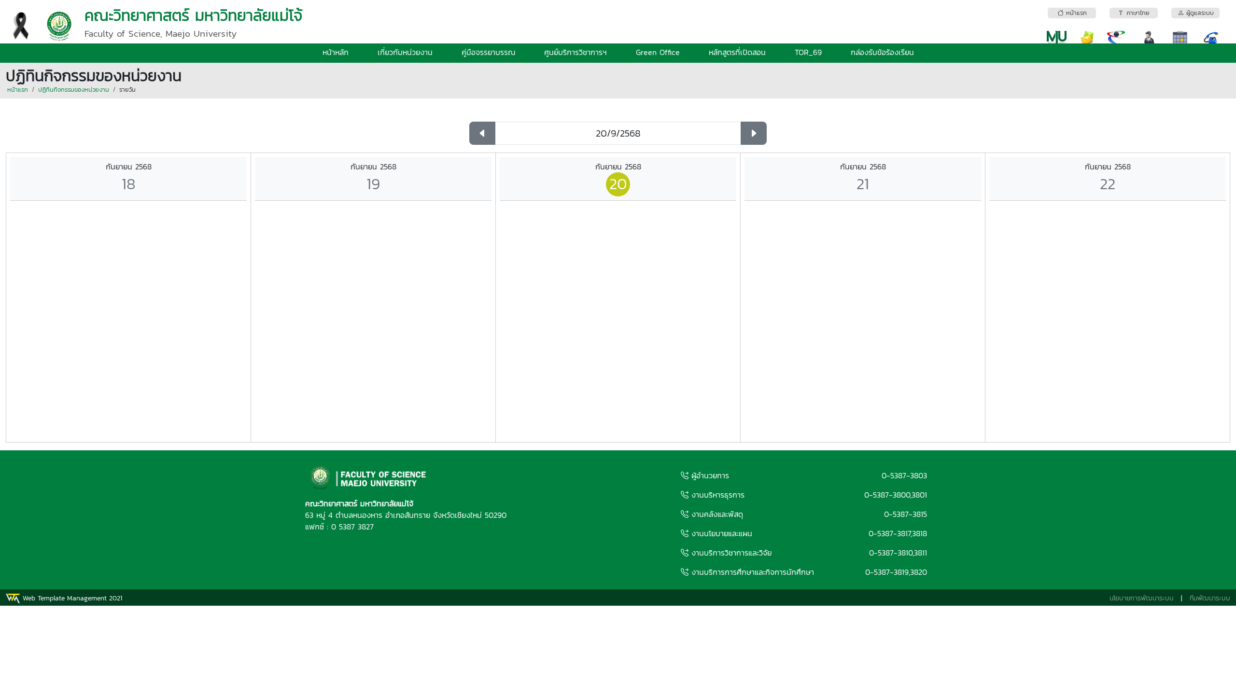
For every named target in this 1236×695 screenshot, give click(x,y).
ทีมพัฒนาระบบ (1210, 598)
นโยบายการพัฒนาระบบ (1142, 598)
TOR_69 (808, 52)
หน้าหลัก (336, 52)
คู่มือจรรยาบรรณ (488, 52)
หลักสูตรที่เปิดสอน (737, 52)
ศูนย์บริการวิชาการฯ (575, 52)
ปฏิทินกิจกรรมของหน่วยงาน (73, 89)
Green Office (658, 52)
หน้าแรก (17, 89)
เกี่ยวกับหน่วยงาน (405, 52)
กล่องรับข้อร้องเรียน (882, 52)
